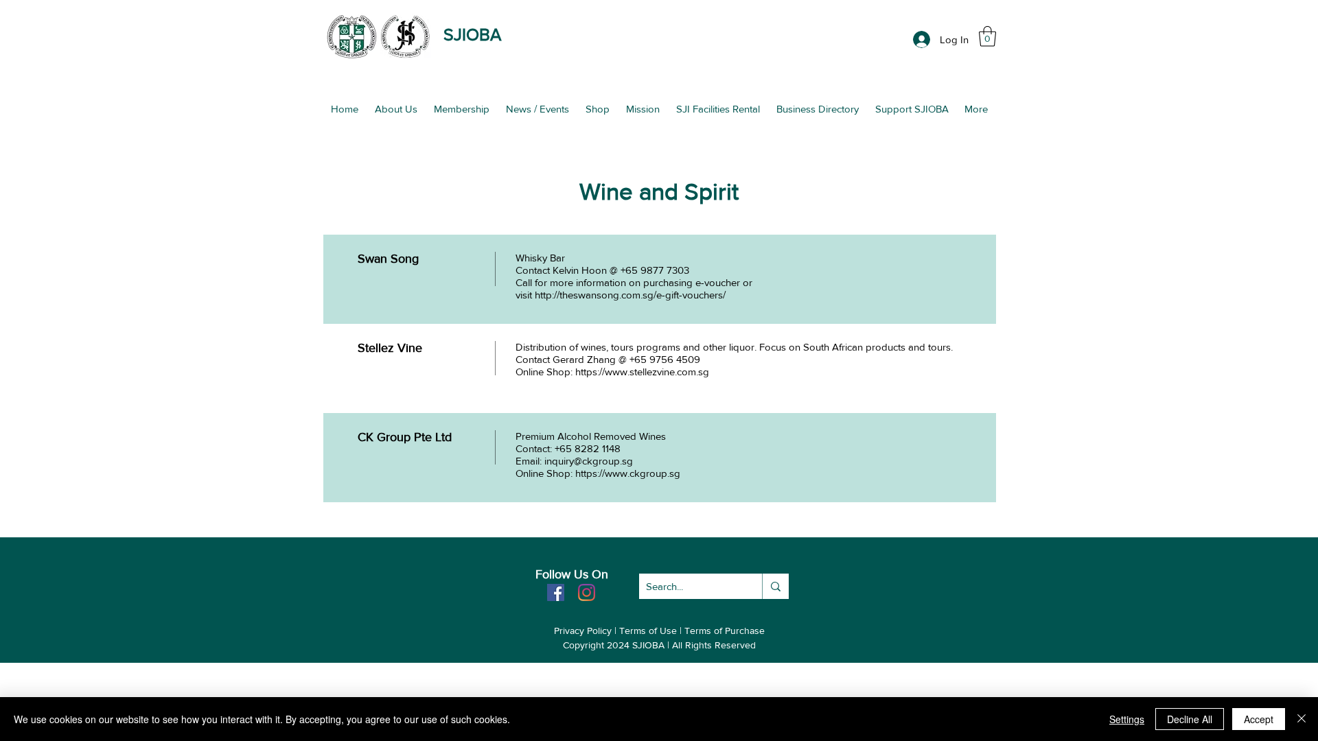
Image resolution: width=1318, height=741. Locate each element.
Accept (1258, 719)
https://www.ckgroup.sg (627, 473)
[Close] (1301, 719)
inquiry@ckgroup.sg (588, 461)
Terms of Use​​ (648, 630)
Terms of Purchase (724, 630)
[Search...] (775, 586)
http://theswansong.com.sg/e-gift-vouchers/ (630, 295)
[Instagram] (586, 592)
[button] (987, 36)
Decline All (1189, 719)
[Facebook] (555, 592)
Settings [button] (1126, 719)
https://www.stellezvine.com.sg (642, 371)
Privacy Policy (583, 630)
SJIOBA (472, 34)
